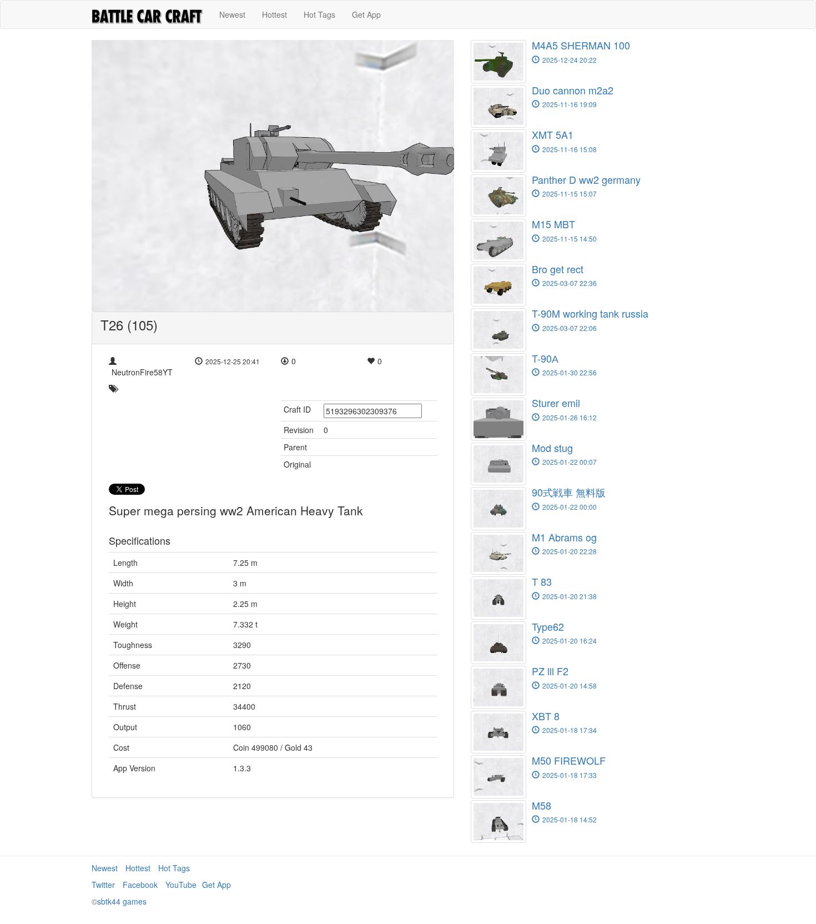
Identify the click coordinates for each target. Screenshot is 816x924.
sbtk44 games (122, 901)
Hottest (274, 14)
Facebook (140, 884)
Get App (366, 14)
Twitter (103, 884)
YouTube (181, 884)
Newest (232, 14)
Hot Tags (319, 14)
